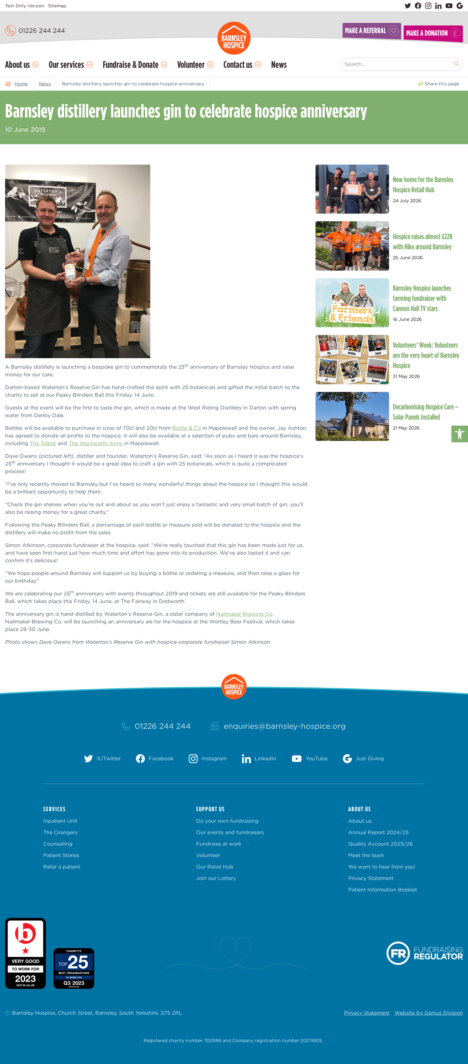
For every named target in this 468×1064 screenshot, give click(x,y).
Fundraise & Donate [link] (131, 64)
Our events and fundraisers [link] (230, 832)
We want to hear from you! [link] (381, 867)
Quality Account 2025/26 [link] (380, 844)
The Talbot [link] (43, 443)
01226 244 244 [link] (41, 30)
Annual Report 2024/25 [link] (378, 832)
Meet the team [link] (366, 855)
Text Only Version (24, 5)
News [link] (279, 64)
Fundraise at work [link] (218, 844)
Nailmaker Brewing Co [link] (244, 614)
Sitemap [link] (57, 5)
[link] (459, 434)
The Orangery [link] (60, 832)
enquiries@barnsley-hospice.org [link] (285, 726)
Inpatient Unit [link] (60, 821)
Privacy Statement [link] (371, 878)
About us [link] (17, 64)
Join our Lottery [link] (216, 878)
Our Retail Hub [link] (214, 867)
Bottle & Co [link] (186, 428)
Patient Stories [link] (61, 855)
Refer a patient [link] (61, 867)
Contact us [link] (237, 64)
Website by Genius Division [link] (428, 1013)
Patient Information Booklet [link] (382, 890)
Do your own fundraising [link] (227, 821)
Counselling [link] (58, 844)
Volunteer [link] (191, 64)
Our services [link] (66, 64)
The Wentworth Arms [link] (96, 443)
